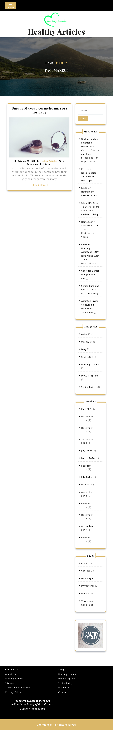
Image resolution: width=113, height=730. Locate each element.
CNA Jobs (86, 356)
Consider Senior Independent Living (90, 274)
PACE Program (89, 375)
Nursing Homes (90, 364)
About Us (86, 563)
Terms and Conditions (17, 687)
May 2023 (87, 408)
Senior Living (88, 386)
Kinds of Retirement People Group (89, 191)
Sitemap (10, 683)
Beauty (85, 341)
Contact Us (87, 570)
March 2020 (88, 458)
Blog (83, 349)
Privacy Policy (89, 585)
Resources (87, 593)
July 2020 (86, 450)
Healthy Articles (56, 31)
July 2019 (86, 477)
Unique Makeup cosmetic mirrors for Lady (39, 110)
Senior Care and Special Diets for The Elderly (90, 289)
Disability (63, 687)
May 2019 (87, 484)
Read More (39, 184)
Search (83, 118)
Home (49, 63)
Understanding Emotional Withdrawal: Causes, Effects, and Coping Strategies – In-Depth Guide (90, 150)
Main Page (87, 578)
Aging (84, 333)
